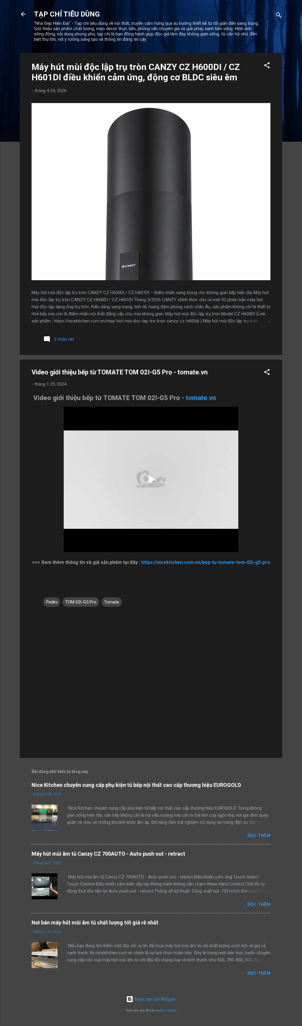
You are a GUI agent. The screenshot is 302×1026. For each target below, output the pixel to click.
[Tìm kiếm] (278, 16)
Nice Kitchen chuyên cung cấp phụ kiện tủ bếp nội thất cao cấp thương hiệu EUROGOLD (136, 785)
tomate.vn (201, 398)
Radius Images (166, 1010)
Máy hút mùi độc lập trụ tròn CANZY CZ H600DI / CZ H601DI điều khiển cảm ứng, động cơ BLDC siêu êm (136, 72)
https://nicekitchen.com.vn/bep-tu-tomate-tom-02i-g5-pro (205, 562)
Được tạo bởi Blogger (154, 999)
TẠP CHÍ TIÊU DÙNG (67, 14)
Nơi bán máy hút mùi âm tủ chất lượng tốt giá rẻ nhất (95, 922)
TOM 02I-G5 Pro (80, 602)
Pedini (52, 602)
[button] (266, 66)
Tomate (111, 602)
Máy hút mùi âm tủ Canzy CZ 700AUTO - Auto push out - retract (108, 854)
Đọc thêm (258, 835)
